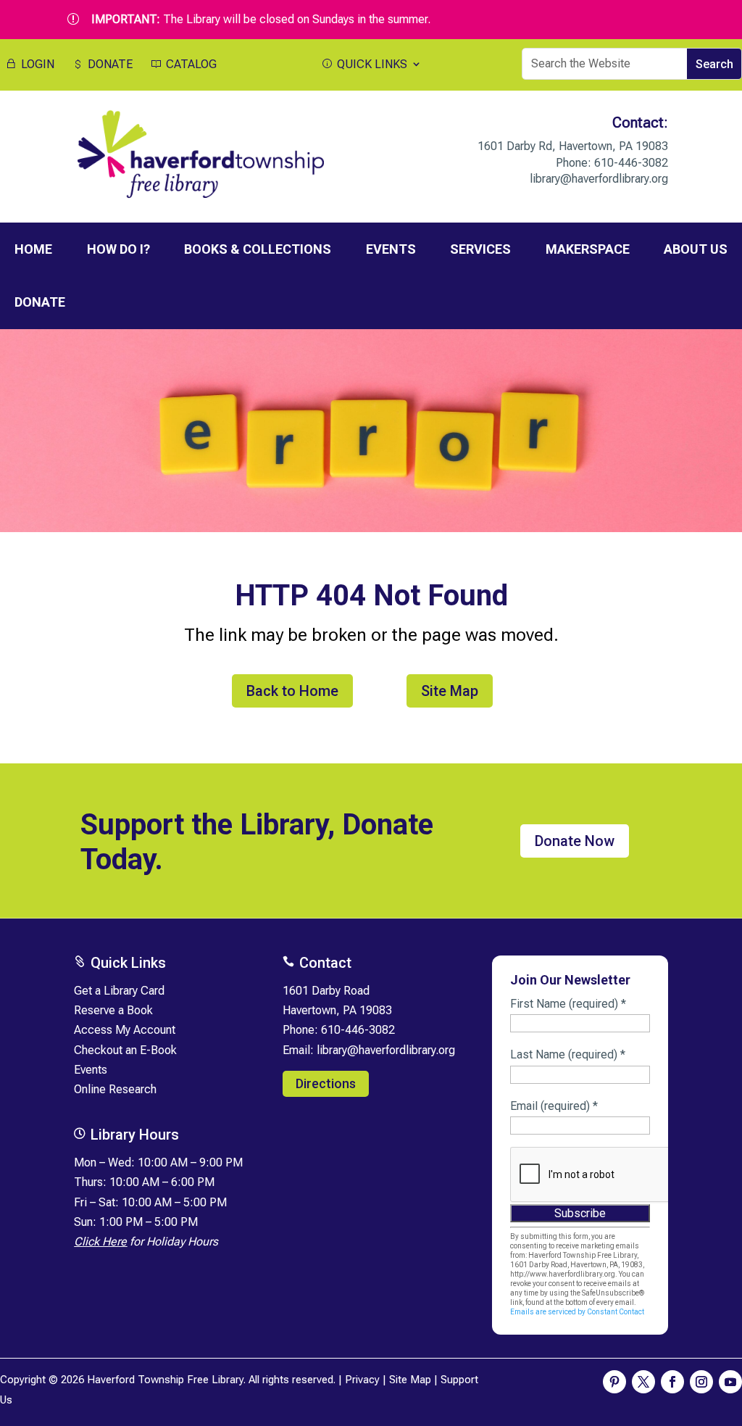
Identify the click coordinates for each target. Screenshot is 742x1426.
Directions (326, 1083)
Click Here (100, 1241)
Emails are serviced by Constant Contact (577, 1312)
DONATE (109, 64)
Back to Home (292, 691)
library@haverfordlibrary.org (599, 179)
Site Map (449, 691)
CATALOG (190, 64)
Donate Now (574, 841)
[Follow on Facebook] (672, 1381)
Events (90, 1070)
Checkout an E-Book (125, 1050)
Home (33, 249)
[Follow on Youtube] (730, 1381)
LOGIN (36, 64)
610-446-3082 (631, 163)
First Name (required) (568, 1004)
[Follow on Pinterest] (614, 1381)
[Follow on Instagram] (701, 1381)
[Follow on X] (643, 1381)
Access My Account (124, 1030)
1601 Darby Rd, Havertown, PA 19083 (573, 146)
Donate (39, 302)
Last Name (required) (567, 1054)
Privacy (362, 1379)
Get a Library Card (119, 991)
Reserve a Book (113, 1010)
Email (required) (554, 1106)
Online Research (115, 1089)
